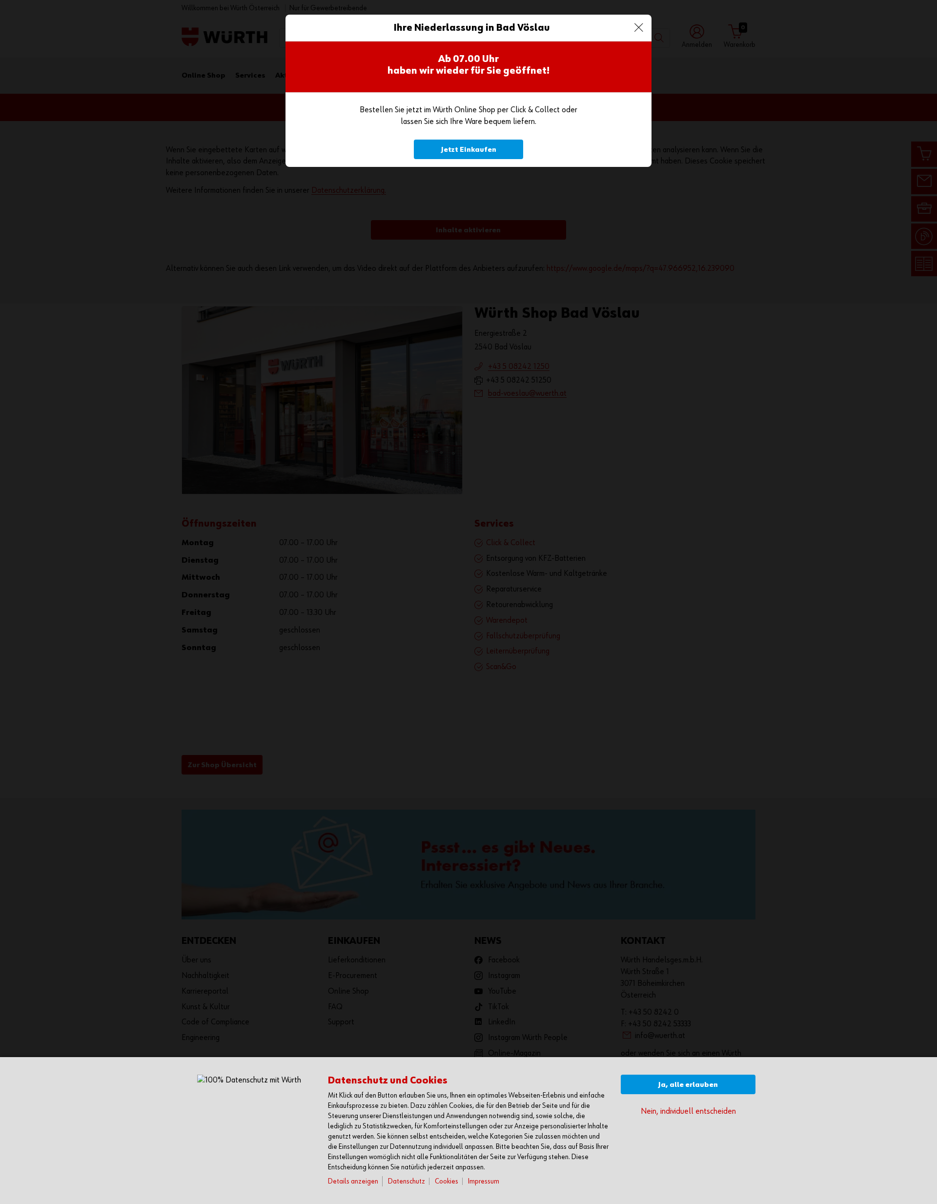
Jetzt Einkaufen (468, 149)
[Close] (639, 28)
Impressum (483, 1181)
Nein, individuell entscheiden (688, 1111)
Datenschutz (406, 1181)
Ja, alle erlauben (688, 1084)
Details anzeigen (353, 1181)
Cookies (446, 1181)
